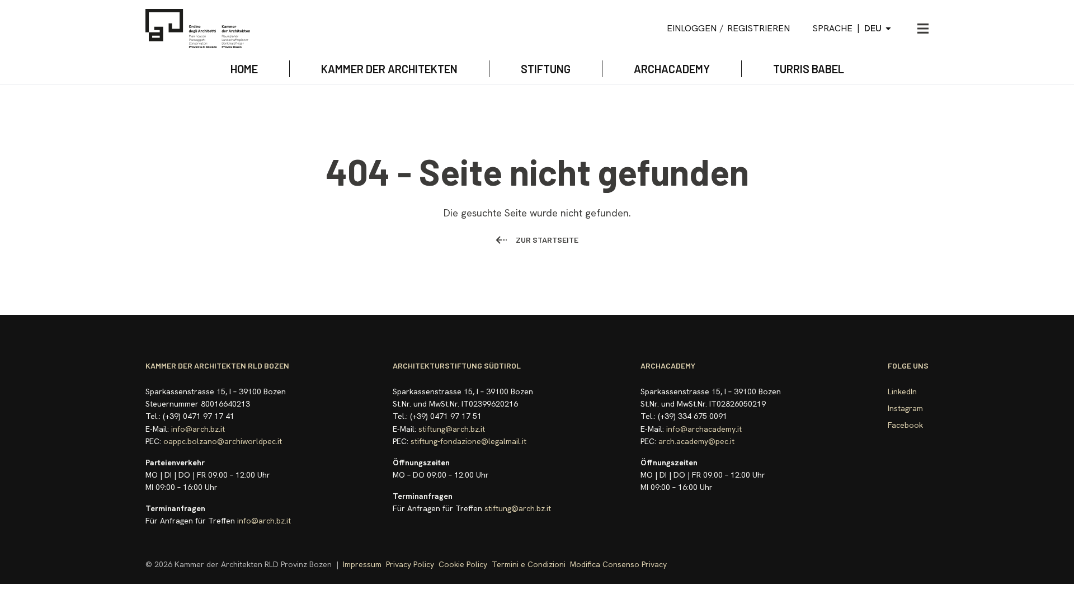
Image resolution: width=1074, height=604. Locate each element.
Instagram (905, 408)
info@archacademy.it (704, 429)
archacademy (672, 69)
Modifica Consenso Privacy (618, 564)
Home (244, 69)
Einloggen (692, 28)
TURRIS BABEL (808, 69)
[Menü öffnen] (923, 28)
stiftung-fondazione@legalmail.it (468, 441)
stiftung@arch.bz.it (451, 429)
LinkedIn (902, 391)
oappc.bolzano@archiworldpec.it (222, 441)
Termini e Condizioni (529, 564)
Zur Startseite (547, 239)
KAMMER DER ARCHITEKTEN (389, 69)
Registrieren (758, 28)
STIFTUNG (546, 69)
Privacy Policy (410, 564)
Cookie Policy (463, 564)
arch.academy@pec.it (696, 441)
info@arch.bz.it (198, 429)
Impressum (362, 564)
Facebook (905, 425)
